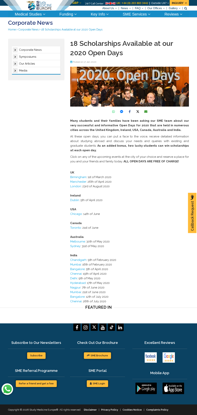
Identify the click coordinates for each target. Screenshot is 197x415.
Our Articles (27, 63)
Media (23, 70)
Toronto (75, 227)
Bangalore (77, 269)
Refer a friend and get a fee (36, 383)
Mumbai (75, 264)
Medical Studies (29, 14)
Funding (66, 14)
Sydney (75, 246)
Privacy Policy (109, 409)
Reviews (172, 14)
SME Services (135, 14)
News (124, 8)
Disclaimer (90, 409)
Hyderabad (78, 283)
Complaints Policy (157, 409)
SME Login (99, 383)
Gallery (173, 8)
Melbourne (77, 241)
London (75, 186)
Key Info (98, 14)
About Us (108, 8)
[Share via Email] (146, 111)
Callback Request (192, 216)
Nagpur (75, 287)
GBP (75, 3)
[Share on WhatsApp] (113, 111)
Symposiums (27, 56)
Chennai (76, 273)
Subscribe (36, 355)
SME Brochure (99, 355)
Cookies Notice (132, 409)
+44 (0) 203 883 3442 (135, 3)
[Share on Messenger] (122, 111)
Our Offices (154, 8)
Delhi (73, 278)
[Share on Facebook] (130, 111)
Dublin (74, 200)
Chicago (76, 214)
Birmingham (78, 177)
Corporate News (30, 50)
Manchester (78, 181)
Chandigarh (78, 260)
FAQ (138, 8)
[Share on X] (138, 111)
